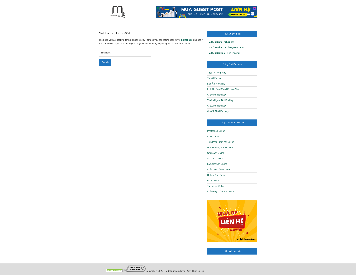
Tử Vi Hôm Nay (215, 78)
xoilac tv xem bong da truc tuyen (227, 271)
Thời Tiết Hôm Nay (216, 73)
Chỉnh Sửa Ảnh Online (218, 169)
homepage (186, 40)
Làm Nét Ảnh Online (217, 164)
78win (207, 271)
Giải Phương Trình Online (220, 147)
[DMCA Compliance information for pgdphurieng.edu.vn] (135, 271)
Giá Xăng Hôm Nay (216, 106)
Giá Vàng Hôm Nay (216, 95)
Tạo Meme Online (216, 186)
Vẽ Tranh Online (215, 158)
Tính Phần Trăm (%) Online (220, 142)
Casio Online (213, 136)
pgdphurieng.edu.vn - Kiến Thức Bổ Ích (117, 12)
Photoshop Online (216, 131)
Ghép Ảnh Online (215, 153)
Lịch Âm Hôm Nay (216, 84)
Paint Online (213, 180)
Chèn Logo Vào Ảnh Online (220, 191)
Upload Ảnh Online (216, 175)
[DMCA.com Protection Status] (114, 271)
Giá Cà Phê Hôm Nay (218, 111)
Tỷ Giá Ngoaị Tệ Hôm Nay (220, 100)
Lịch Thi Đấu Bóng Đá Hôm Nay (223, 89)
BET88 (246, 271)
